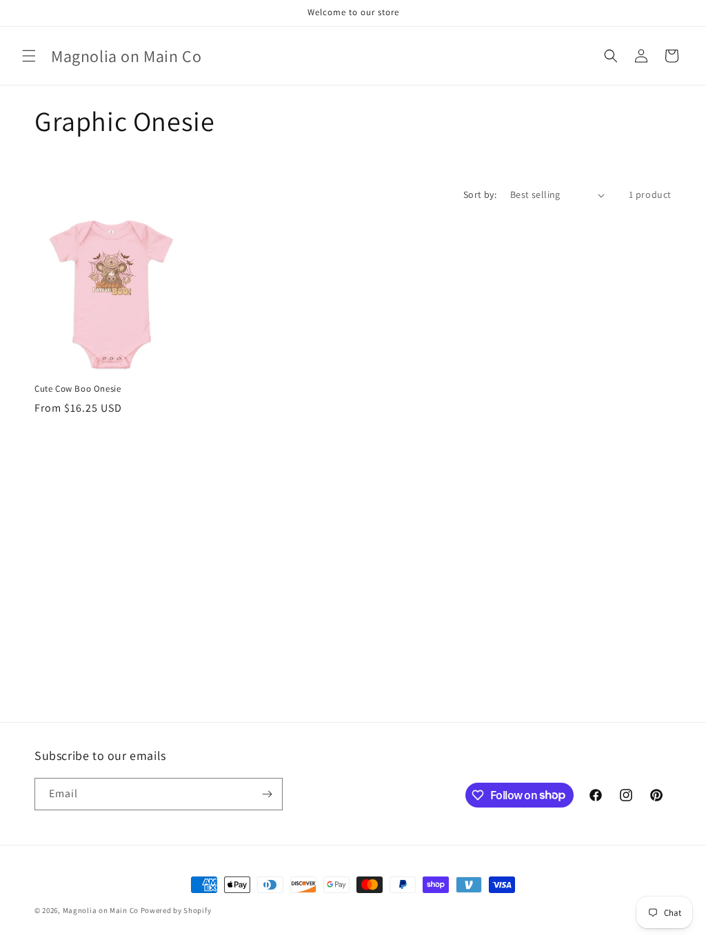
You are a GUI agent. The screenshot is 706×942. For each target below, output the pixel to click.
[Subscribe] (267, 794)
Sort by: (479, 194)
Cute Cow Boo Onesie (77, 388)
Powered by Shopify (176, 910)
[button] (29, 56)
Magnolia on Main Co (101, 910)
